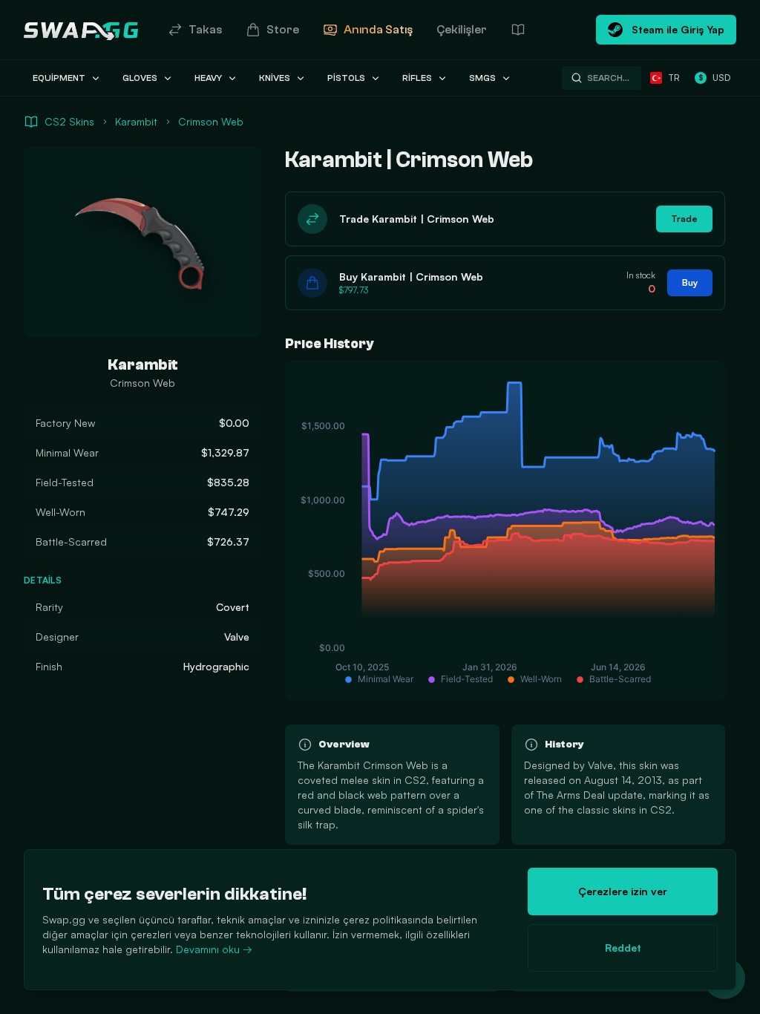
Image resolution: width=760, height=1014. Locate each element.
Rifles (417, 78)
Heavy (208, 78)
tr (674, 77)
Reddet (623, 947)
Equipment (59, 78)
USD (714, 77)
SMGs (482, 78)
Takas (205, 29)
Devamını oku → (214, 949)
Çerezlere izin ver (622, 891)
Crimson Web (210, 121)
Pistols (346, 78)
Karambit (136, 121)
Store (282, 29)
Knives (274, 78)
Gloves (139, 78)
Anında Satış (378, 29)
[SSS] (518, 30)
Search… (608, 78)
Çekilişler (461, 29)
